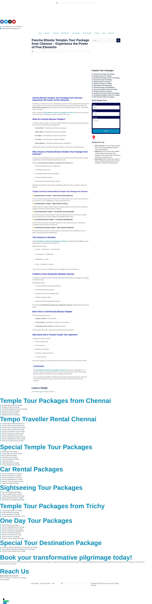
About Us (47, 33)
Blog (103, 33)
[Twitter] (6, 22)
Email (94, 111)
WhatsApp (6, 601)
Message (95, 117)
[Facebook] (2, 22)
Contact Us (111, 33)
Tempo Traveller (87, 33)
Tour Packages (76, 33)
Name (94, 104)
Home (39, 33)
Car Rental (55, 33)
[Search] (118, 40)
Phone (5, 603)
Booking (97, 33)
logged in (41, 391)
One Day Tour (65, 33)
